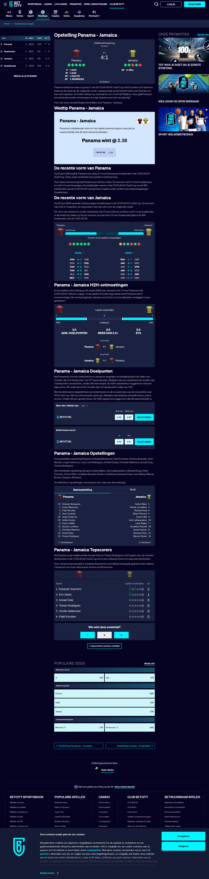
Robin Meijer (107, 769)
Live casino (60, 4)
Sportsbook (35, 4)
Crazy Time (59, 812)
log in (171, 4)
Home (7, 23)
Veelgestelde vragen (173, 826)
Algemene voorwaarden (174, 802)
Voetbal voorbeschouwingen (139, 816)
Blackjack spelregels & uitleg (139, 821)
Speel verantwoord (95, 4)
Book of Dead (60, 826)
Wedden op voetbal (18, 807)
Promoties (76, 4)
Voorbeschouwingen (24, 23)
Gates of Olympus (62, 807)
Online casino (104, 802)
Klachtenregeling (171, 821)
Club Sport (131, 807)
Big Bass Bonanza (62, 821)
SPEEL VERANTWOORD (125, 787)
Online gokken (104, 807)
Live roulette (104, 816)
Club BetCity (117, 4)
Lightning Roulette (62, 816)
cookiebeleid (93, 850)
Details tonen (47, 873)
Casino (48, 4)
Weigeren (183, 846)
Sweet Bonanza (61, 802)
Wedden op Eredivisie (18, 812)
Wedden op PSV (16, 821)
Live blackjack (104, 821)
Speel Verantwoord (172, 816)
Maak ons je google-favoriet (105, 646)
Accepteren (183, 836)
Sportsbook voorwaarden (175, 807)
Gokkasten (103, 826)
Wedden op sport (17, 802)
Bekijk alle (203, 34)
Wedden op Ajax (16, 816)
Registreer (194, 4)
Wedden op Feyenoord (19, 826)
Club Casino (132, 812)
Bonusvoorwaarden (173, 812)
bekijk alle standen (25, 76)
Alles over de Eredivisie (136, 826)
